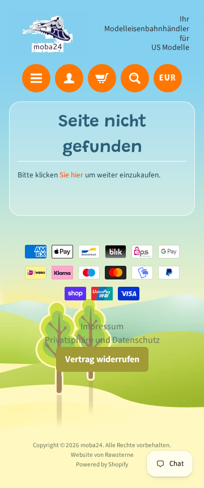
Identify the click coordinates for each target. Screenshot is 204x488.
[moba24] (48, 33)
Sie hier (71, 174)
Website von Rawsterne (102, 455)
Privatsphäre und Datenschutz (102, 340)
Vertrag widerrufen (102, 359)
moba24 (91, 445)
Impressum (102, 326)
